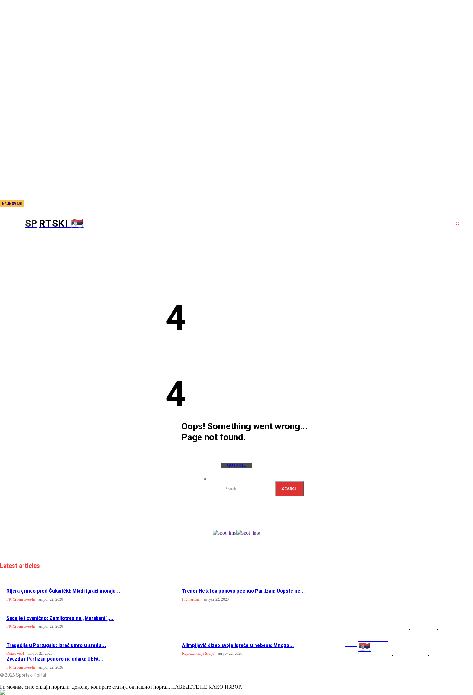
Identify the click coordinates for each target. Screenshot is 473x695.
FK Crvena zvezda (20, 599)
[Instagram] (55, 203)
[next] (29, 203)
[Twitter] (65, 203)
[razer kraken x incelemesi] (236, 692)
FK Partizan (191, 599)
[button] (457, 223)
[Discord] (34, 203)
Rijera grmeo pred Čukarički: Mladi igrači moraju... (63, 591)
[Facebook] (44, 203)
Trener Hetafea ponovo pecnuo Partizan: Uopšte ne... (243, 591)
